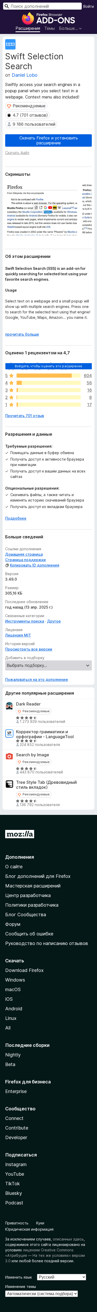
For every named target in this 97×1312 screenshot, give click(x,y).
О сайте (14, 866)
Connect (14, 1118)
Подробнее (15, 518)
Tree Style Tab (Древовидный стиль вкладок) (46, 785)
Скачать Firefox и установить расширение (48, 140)
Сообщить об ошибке (29, 933)
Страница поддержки (25, 560)
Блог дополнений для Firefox (38, 876)
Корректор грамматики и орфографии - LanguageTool (45, 734)
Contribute (16, 1128)
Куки (40, 1223)
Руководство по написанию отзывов (46, 943)
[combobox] (42, 6)
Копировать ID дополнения (34, 565)
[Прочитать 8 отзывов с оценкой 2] (49, 397)
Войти (88, 6)
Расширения (28, 28)
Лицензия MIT (18, 635)
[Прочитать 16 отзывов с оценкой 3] (49, 390)
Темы (49, 28)
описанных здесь (68, 1239)
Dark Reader (28, 704)
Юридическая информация (29, 1229)
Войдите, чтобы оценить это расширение (48, 366)
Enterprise (16, 1091)
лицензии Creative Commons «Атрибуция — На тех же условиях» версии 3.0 (45, 1255)
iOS (9, 999)
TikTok (12, 1183)
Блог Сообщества (25, 914)
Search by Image (32, 754)
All (8, 1028)
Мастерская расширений (33, 885)
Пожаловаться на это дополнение (36, 679)
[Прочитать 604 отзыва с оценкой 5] (49, 375)
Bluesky (13, 1193)
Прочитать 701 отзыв (24, 415)
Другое (54, 621)
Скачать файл (17, 152)
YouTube (14, 1174)
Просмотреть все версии (28, 649)
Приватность (16, 1223)
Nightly (13, 1054)
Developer (16, 1137)
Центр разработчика (28, 895)
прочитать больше (22, 334)
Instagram (16, 1164)
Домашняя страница (24, 554)
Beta (10, 1064)
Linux (11, 1018)
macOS (13, 989)
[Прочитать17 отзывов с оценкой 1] (49, 405)
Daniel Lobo (25, 75)
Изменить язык (18, 1277)
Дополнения (19, 857)
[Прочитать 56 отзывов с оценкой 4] (49, 383)
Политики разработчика (31, 905)
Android (13, 1008)
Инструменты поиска (24, 621)
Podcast (14, 1202)
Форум (12, 924)
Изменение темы (20, 1286)
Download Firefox (24, 970)
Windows (15, 980)
